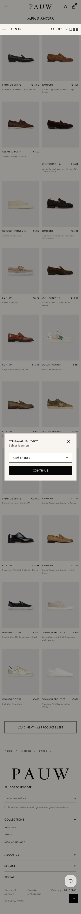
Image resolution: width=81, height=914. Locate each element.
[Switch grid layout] (70, 29)
